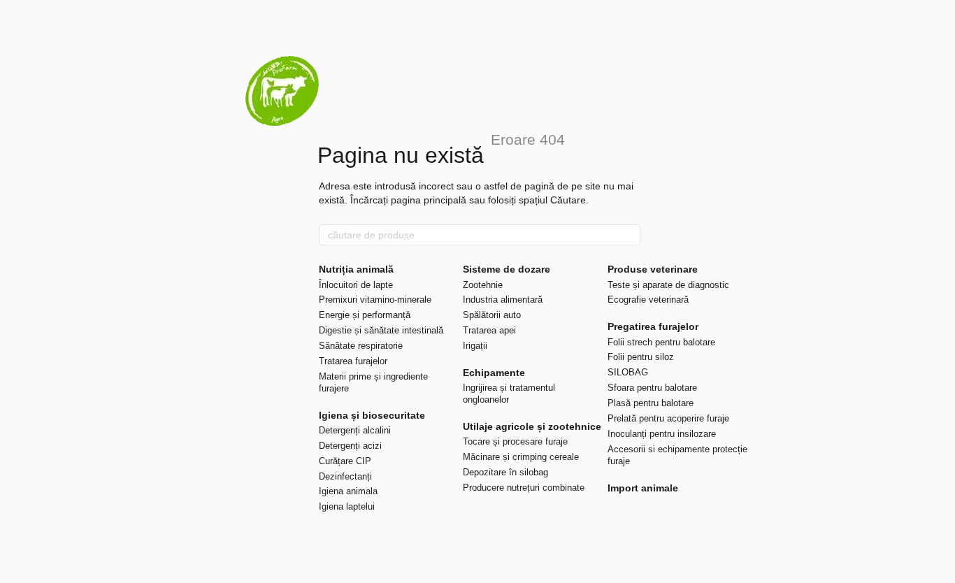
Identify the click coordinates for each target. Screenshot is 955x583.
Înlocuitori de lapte (356, 285)
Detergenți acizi (350, 445)
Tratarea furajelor (353, 361)
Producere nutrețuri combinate (523, 487)
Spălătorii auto (492, 315)
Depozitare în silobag (505, 472)
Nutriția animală (356, 269)
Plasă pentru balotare (651, 403)
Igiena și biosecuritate (372, 415)
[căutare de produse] (629, 234)
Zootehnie (483, 285)
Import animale (643, 488)
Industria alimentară (503, 299)
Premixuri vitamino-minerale (375, 299)
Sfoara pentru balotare (652, 387)
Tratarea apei (489, 330)
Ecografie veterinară (648, 299)
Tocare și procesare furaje (515, 441)
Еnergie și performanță (364, 315)
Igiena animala (348, 491)
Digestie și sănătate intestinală (381, 330)
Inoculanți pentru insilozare (662, 434)
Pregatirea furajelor (653, 326)
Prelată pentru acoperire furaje (668, 418)
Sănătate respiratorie (361, 345)
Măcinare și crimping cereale (521, 457)
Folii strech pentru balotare (661, 342)
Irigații (475, 345)
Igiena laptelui (347, 506)
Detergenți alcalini (355, 430)
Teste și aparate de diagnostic (668, 285)
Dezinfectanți (345, 476)
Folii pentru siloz (641, 357)
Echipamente (494, 372)
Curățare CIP (345, 461)
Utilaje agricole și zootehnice (532, 426)
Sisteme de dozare (506, 269)
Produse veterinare (653, 269)
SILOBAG (628, 372)
